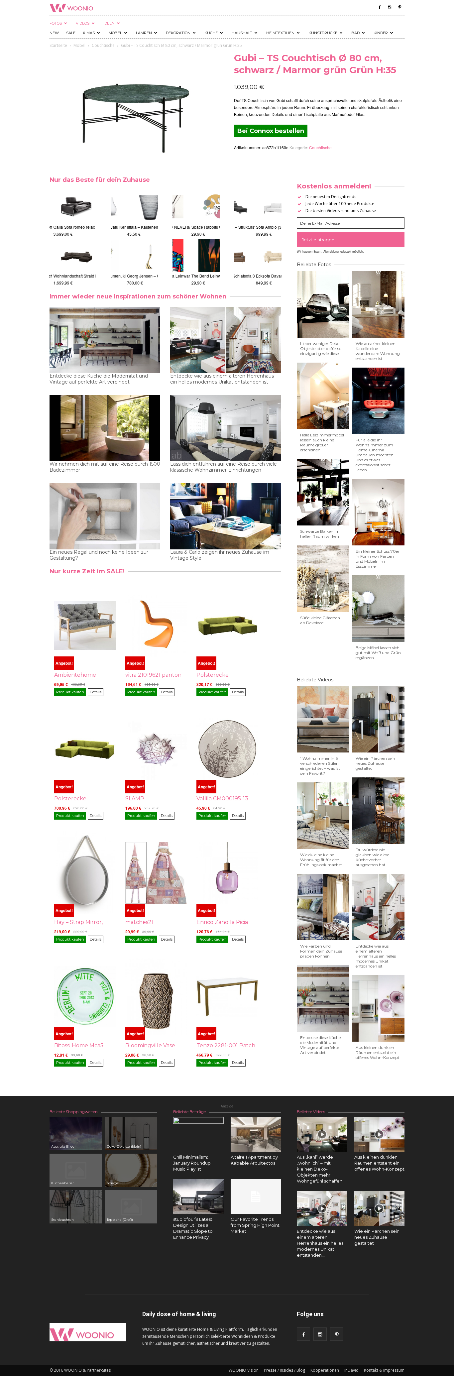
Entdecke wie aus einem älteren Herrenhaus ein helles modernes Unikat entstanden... (320, 1243)
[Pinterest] (399, 7)
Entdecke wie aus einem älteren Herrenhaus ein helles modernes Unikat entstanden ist (222, 379)
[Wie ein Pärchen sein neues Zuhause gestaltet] (379, 1208)
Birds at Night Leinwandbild (198, 227)
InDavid (351, 1370)
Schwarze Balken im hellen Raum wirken (320, 534)
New (54, 33)
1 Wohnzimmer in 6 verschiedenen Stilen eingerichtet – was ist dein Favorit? (320, 766)
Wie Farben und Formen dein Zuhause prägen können (321, 951)
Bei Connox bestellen (270, 131)
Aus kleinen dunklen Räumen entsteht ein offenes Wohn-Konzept (377, 1052)
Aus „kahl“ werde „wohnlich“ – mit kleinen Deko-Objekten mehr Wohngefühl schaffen (319, 1169)
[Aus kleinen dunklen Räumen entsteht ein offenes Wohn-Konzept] (379, 1134)
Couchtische (103, 45)
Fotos (56, 23)
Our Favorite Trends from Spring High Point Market (255, 1225)
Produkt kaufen (70, 692)
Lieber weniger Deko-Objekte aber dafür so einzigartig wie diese (320, 348)
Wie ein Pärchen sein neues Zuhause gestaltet (375, 763)
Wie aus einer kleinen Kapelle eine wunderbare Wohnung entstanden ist (378, 351)
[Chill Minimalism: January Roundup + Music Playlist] (198, 1142)
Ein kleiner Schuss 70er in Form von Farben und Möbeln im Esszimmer (377, 559)
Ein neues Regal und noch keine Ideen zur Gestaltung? (99, 555)
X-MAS (89, 33)
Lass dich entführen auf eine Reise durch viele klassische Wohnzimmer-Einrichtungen (223, 467)
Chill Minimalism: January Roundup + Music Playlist (193, 1163)
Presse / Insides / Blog (284, 1370)
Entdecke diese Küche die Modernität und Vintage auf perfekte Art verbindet (99, 379)
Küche (211, 33)
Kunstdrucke (322, 33)
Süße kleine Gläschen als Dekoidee (320, 620)
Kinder (381, 33)
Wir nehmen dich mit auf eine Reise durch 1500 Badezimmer (105, 467)
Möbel (115, 33)
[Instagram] (390, 7)
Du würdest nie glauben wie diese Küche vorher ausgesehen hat (372, 857)
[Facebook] (380, 7)
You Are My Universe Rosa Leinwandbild (210, 276)
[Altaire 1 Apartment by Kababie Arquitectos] (256, 1134)
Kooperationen (324, 1370)
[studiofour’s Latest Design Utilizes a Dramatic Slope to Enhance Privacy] (198, 1196)
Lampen (144, 33)
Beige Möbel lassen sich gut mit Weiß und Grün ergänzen (378, 652)
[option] (72, 238)
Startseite (58, 45)
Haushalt (242, 33)
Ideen (109, 23)
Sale (70, 33)
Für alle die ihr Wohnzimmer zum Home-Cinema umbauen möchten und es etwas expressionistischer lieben (375, 454)
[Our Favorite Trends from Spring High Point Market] (256, 1196)
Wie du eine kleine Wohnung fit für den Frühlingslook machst (321, 859)
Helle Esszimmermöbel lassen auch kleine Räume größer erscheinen (322, 442)
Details (95, 692)
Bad (355, 33)
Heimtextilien (280, 33)
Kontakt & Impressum (384, 1370)
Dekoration (178, 33)
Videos (82, 23)
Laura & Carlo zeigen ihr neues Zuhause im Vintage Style (219, 555)
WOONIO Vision (244, 1370)
